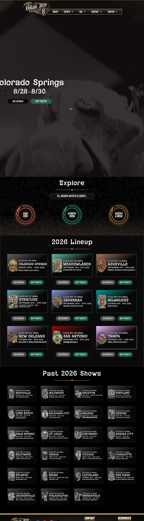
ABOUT (55, 11)
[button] (141, 93)
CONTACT (95, 11)
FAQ (80, 11)
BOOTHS (111, 11)
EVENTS (67, 11)
